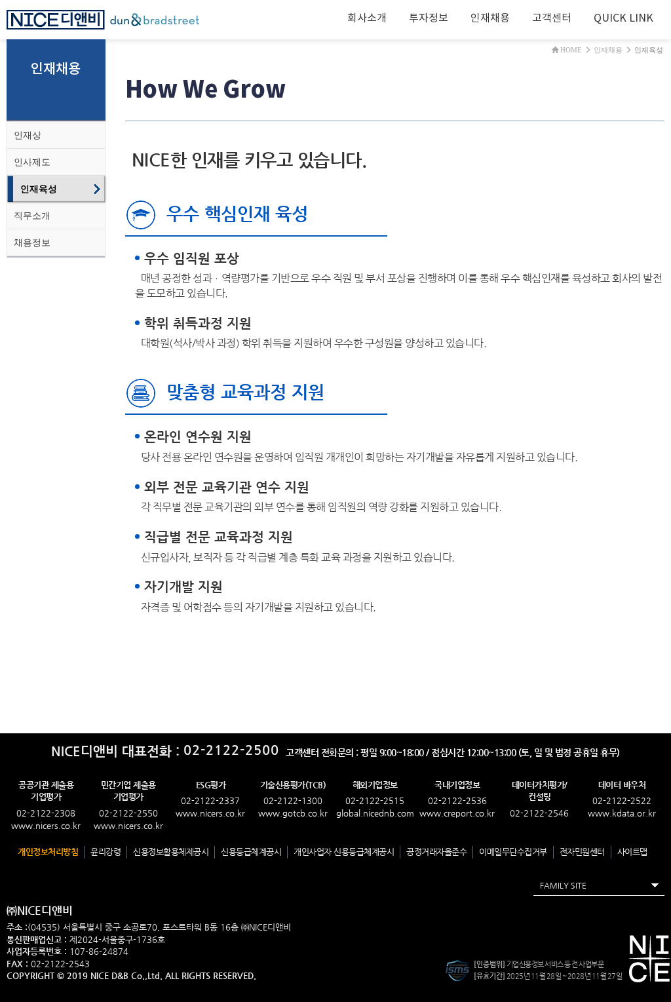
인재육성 (38, 188)
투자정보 (428, 18)
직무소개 (32, 215)
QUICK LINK (623, 18)
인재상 (27, 135)
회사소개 (367, 18)
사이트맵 (632, 852)
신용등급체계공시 (251, 852)
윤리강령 (105, 852)
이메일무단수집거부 (513, 852)
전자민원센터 (582, 852)
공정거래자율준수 (436, 852)
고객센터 (551, 18)
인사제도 (32, 162)
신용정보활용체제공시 (170, 852)
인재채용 (490, 18)
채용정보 (32, 242)
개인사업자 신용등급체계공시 (344, 852)
